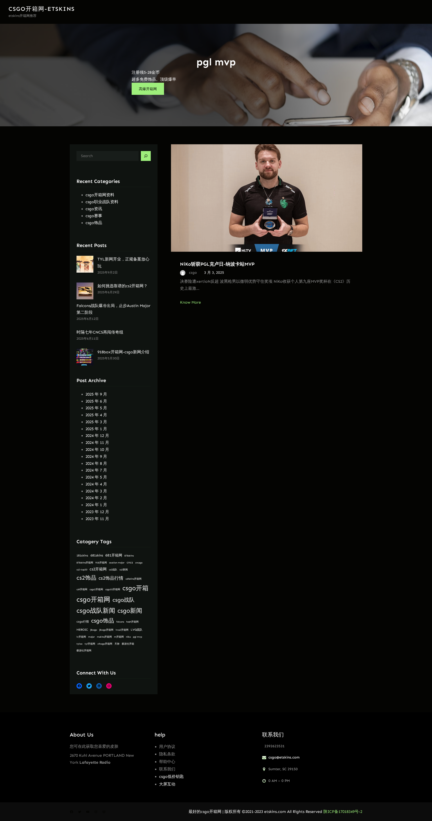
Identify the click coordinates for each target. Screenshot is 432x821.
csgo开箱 (135, 588)
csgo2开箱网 (96, 589)
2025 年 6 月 (96, 401)
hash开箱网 (132, 621)
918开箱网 (101, 562)
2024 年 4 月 (96, 484)
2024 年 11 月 (97, 442)
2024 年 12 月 (97, 435)
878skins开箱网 (84, 562)
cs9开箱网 (81, 589)
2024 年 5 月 (96, 477)
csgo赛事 (94, 215)
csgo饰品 (94, 222)
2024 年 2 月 (96, 497)
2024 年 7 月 (96, 470)
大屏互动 (167, 784)
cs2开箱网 (98, 569)
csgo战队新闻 (95, 610)
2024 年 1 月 (96, 504)
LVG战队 (136, 629)
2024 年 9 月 (96, 456)
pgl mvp (137, 636)
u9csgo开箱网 (104, 643)
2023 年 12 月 (97, 511)
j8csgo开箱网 (106, 629)
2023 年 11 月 (97, 518)
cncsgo (138, 562)
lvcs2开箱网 (122, 629)
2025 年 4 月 (96, 414)
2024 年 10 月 (97, 449)
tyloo (79, 643)
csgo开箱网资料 (100, 194)
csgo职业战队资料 (102, 201)
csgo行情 (82, 621)
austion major (116, 562)
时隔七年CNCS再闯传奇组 (99, 332)
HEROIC (82, 629)
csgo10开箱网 (112, 589)
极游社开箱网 (83, 650)
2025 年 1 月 (96, 428)
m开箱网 (119, 636)
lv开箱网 (81, 636)
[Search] (146, 156)
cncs (130, 562)
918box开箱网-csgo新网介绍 (123, 351)
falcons (120, 621)
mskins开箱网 (104, 636)
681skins (96, 555)
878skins (129, 555)
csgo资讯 (94, 208)
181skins (82, 555)
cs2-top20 (81, 569)
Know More (190, 302)
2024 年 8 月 (96, 463)
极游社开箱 (128, 643)
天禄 (117, 643)
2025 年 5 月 (96, 407)
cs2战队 (113, 569)
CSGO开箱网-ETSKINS (42, 8)
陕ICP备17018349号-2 (342, 811)
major (91, 636)
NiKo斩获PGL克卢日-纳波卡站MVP (217, 264)
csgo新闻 (129, 610)
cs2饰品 (86, 577)
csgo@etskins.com (283, 757)
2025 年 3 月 (96, 421)
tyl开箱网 (90, 643)
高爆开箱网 (148, 89)
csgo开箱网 (93, 599)
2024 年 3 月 (96, 491)
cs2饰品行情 (111, 578)
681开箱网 (113, 555)
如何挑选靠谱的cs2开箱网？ (122, 285)
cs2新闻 (123, 569)
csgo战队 (123, 600)
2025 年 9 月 (96, 394)
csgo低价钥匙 (171, 776)
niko (128, 636)
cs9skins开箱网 (134, 578)
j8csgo (93, 629)
